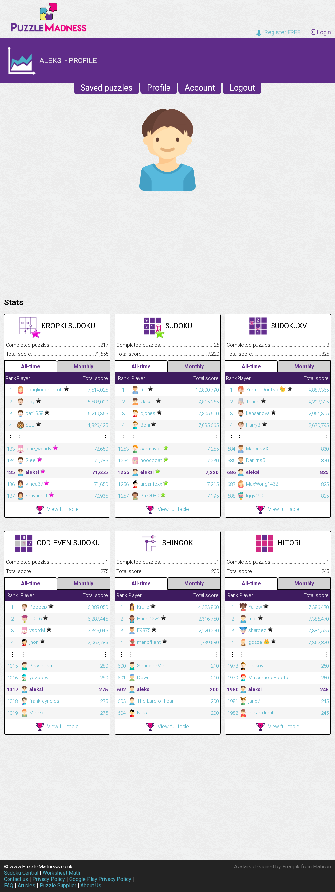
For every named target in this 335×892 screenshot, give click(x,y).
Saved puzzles (106, 88)
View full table (63, 509)
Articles (26, 886)
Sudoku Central (21, 873)
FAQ (8, 886)
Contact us (16, 879)
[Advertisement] (167, 242)
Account (200, 88)
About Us (90, 886)
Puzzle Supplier (58, 886)
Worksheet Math (61, 873)
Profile (158, 88)
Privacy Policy (48, 879)
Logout (242, 88)
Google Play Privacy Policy (100, 879)
